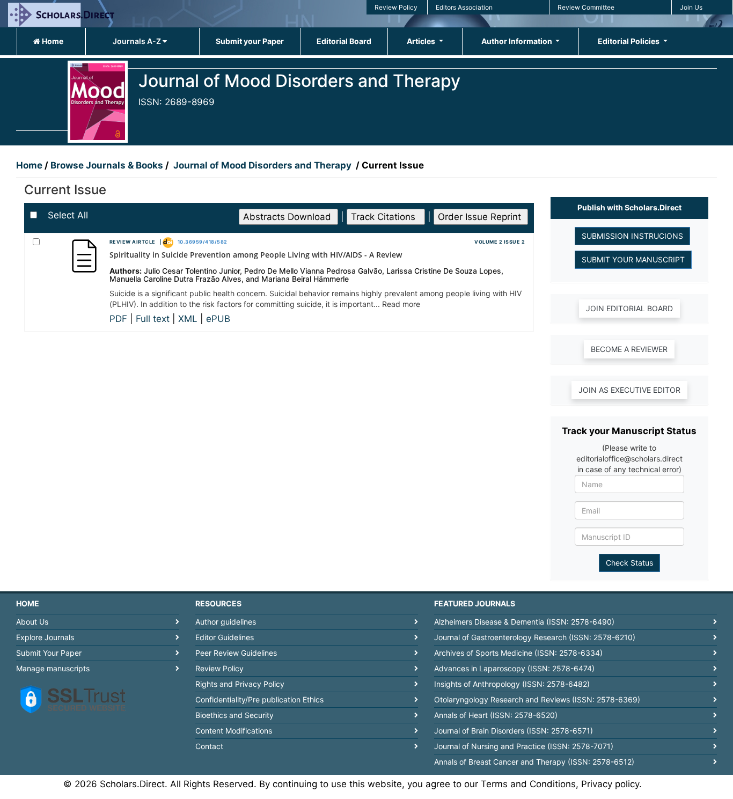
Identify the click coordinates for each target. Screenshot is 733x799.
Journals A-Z (138, 41)
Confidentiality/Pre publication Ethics (259, 699)
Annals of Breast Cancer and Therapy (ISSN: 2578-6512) (534, 761)
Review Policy (396, 7)
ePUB (218, 318)
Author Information (517, 41)
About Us (32, 621)
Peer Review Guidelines (236, 652)
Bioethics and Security (234, 715)
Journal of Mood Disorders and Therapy (263, 165)
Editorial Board (344, 41)
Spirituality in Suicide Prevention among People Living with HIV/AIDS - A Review (255, 255)
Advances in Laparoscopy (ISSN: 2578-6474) (514, 668)
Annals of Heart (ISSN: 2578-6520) (496, 715)
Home (51, 41)
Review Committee (586, 7)
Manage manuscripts (53, 668)
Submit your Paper (250, 41)
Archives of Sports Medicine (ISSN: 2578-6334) (518, 652)
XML (189, 318)
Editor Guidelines (224, 637)
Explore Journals (45, 637)
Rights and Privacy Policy (239, 683)
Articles (422, 41)
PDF (119, 318)
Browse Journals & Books (106, 165)
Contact (209, 746)
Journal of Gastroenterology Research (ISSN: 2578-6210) (534, 637)
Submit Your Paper (49, 652)
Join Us (691, 7)
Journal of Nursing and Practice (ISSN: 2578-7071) (523, 746)
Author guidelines (225, 621)
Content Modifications (233, 730)
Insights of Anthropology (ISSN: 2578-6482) (512, 683)
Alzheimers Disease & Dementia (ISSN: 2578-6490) (524, 621)
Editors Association (464, 7)
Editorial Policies (629, 41)
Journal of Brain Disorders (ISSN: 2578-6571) (513, 730)
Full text (154, 318)
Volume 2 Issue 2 (499, 242)
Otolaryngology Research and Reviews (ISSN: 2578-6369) (537, 699)
